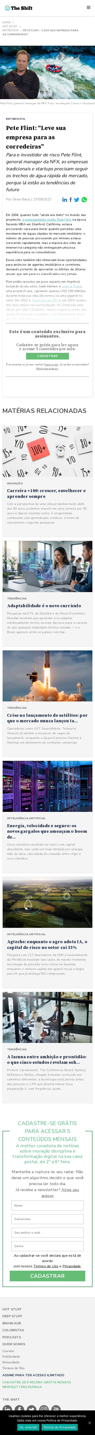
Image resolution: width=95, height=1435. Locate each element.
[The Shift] (18, 8)
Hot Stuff (9, 26)
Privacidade (72, 1266)
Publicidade (11, 1357)
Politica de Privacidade (60, 1427)
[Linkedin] (65, 199)
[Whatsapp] (84, 199)
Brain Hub (11, 1323)
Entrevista (10, 30)
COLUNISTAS (13, 1330)
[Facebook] (71, 199)
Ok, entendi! (28, 1427)
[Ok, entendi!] (89, 1423)
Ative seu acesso (47, 368)
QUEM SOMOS (13, 1344)
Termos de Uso (46, 1266)
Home (6, 22)
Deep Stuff (12, 1316)
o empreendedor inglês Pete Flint (46, 220)
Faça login (51, 364)
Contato (8, 1351)
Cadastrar (47, 1276)
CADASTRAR (47, 356)
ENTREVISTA (15, 119)
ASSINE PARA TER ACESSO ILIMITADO (33, 1375)
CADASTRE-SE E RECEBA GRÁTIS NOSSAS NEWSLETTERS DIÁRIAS (36, 1384)
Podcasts (11, 1337)
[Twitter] (77, 199)
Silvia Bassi (21, 199)
